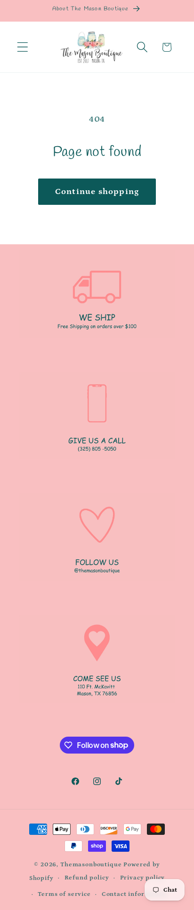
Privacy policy (142, 877)
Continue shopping (97, 191)
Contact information (134, 894)
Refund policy (87, 877)
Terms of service (64, 894)
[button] (22, 47)
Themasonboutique (90, 864)
